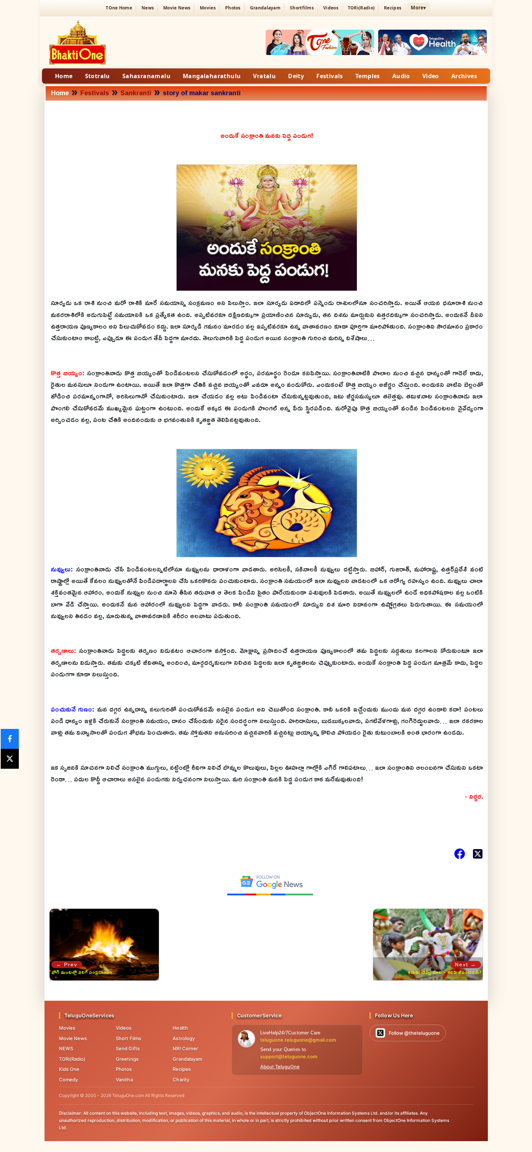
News (148, 8)
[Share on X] (10, 759)
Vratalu (264, 76)
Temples (367, 76)
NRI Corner (185, 1048)
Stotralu (97, 76)
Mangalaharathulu (212, 76)
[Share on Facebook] (10, 739)
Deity (296, 76)
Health (180, 1028)
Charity (181, 1080)
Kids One (69, 1069)
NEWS (66, 1048)
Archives (464, 76)
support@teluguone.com (288, 1056)
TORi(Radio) (361, 8)
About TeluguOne (280, 1066)
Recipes (392, 8)
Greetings (127, 1059)
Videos (330, 8)
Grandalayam (265, 8)
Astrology (184, 1038)
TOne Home (119, 8)
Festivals (329, 76)
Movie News (176, 8)
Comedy (68, 1080)
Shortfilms (302, 8)
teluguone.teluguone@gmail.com (298, 1040)
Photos (233, 8)
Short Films (128, 1038)
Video (430, 76)
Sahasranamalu (146, 76)
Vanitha (124, 1080)
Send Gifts (128, 1048)
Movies (208, 8)
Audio (401, 76)
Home (64, 76)
